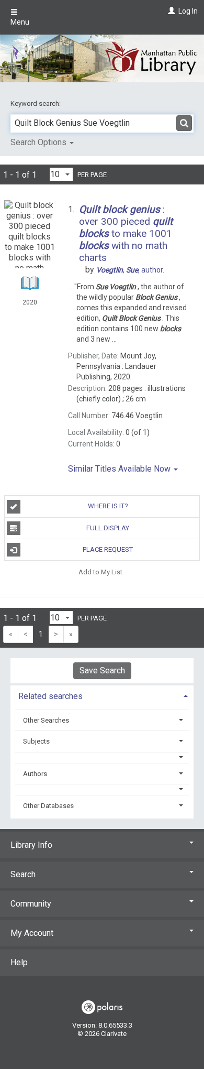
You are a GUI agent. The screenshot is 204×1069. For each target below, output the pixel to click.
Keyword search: (36, 103)
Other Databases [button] (48, 806)
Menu (19, 22)
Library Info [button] (31, 845)
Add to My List (100, 571)
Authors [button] (35, 774)
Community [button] (30, 904)
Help (19, 962)
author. (130, 270)
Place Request (108, 549)
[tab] (102, 695)
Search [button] (23, 874)
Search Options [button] (39, 142)
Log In (188, 11)
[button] (102, 757)
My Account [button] (31, 933)
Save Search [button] (102, 670)
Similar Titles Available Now (120, 469)
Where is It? (108, 506)
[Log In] (170, 11)
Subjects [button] (36, 741)
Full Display (107, 528)
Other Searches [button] (46, 720)
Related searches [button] (50, 696)
